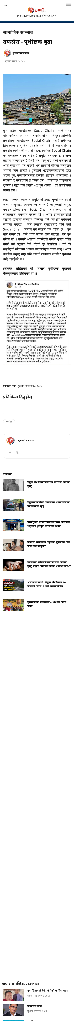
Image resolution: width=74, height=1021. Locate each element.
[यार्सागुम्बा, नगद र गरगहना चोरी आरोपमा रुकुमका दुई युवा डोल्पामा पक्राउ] (13, 525)
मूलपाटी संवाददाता (21, 53)
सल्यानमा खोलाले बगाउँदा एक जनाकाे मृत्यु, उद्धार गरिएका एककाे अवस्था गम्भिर (49, 564)
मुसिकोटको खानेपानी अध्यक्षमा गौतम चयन (46, 604)
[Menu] (68, 4)
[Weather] (5, 4)
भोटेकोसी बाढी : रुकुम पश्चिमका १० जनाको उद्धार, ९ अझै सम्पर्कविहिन (46, 584)
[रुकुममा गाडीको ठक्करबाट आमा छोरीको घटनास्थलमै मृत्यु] (13, 505)
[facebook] (10, 452)
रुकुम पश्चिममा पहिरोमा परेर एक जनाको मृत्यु (48, 484)
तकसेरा (9, 422)
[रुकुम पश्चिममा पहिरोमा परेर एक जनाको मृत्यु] (13, 485)
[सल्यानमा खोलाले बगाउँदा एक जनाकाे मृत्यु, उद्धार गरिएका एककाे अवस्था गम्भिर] (13, 565)
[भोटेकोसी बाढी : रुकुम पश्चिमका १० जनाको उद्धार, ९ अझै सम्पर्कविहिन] (13, 585)
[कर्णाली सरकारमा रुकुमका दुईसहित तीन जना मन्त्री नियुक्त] (13, 545)
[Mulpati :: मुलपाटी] (37, 10)
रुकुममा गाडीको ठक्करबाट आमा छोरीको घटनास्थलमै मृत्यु (48, 504)
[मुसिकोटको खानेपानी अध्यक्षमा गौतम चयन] (13, 605)
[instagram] (17, 452)
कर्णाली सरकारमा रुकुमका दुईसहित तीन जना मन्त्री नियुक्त (48, 544)
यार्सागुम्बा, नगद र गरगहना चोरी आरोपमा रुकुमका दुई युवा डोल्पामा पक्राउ (48, 524)
